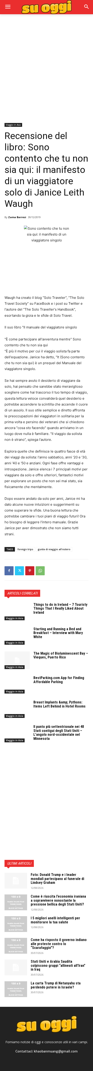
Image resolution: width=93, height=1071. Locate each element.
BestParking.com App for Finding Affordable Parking (58, 680)
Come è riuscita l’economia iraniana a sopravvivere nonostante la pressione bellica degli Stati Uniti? (58, 900)
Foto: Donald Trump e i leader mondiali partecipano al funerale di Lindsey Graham (57, 879)
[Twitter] (19, 570)
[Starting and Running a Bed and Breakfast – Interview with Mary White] (17, 636)
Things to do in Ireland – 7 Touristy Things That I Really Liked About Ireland (60, 608)
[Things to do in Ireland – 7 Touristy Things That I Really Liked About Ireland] (17, 611)
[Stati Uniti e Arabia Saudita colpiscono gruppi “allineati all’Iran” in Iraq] (16, 967)
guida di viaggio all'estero (54, 549)
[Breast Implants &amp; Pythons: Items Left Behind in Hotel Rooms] (17, 709)
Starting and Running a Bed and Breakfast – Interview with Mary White (58, 633)
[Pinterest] (29, 570)
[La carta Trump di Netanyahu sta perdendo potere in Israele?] (16, 989)
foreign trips (25, 549)
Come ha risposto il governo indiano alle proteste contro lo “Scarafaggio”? (59, 944)
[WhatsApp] (40, 570)
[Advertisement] (46, 68)
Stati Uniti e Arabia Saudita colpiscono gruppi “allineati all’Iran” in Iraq (58, 965)
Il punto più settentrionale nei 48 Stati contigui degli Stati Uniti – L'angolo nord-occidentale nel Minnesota (58, 732)
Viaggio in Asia (13, 124)
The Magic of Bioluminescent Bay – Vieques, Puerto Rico (60, 655)
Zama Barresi (17, 217)
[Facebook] (9, 570)
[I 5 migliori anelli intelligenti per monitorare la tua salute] (16, 924)
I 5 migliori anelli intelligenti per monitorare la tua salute (55, 920)
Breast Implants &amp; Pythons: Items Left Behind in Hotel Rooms (59, 704)
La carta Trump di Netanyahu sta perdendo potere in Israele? (56, 985)
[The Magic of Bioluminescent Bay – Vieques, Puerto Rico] (17, 660)
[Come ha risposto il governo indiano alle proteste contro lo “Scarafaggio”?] (16, 946)
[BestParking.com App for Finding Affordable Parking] (17, 685)
